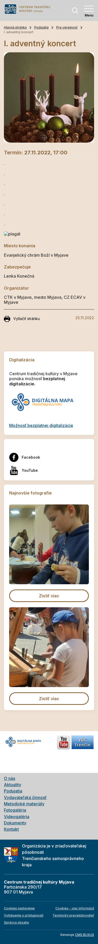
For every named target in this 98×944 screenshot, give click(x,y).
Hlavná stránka (15, 27)
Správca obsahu (16, 922)
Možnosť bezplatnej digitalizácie (41, 425)
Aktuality (12, 784)
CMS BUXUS (84, 935)
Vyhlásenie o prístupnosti (23, 915)
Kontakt (11, 829)
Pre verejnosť (67, 27)
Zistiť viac (49, 595)
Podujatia (41, 27)
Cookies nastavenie (19, 908)
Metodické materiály (24, 803)
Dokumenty (15, 822)
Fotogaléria (15, 810)
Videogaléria (16, 816)
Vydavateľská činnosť (25, 797)
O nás (9, 778)
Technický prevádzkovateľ (73, 915)
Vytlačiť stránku (26, 318)
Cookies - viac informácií (74, 908)
